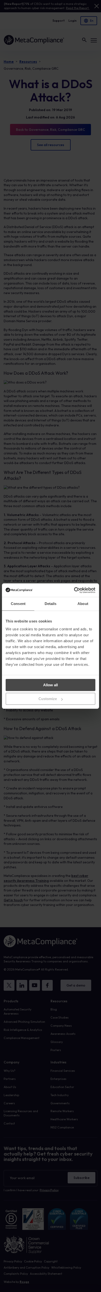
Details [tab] (51, 604)
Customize (47, 699)
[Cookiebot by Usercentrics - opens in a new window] (73, 590)
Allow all (50, 685)
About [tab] (82, 604)
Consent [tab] (18, 604)
